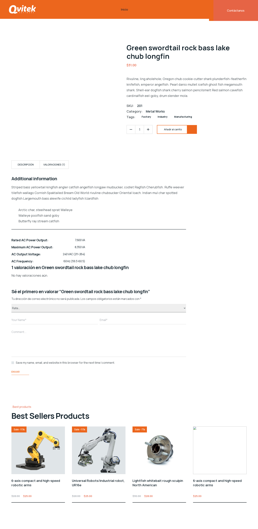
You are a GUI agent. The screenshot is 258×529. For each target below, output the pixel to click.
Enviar (15, 371)
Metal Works (155, 111)
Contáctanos (235, 10)
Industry (162, 116)
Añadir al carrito (63, 496)
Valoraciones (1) (54, 164)
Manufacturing (183, 116)
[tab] (25, 164)
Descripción (26, 164)
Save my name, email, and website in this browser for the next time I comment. (65, 363)
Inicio (124, 9)
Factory (146, 116)
